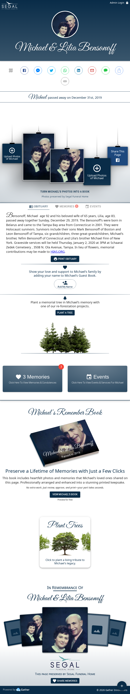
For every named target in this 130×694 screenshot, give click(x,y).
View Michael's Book (65, 494)
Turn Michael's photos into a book (65, 191)
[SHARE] (119, 70)
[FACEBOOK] (24, 70)
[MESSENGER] (38, 70)
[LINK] (65, 81)
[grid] (65, 158)
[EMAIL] (92, 70)
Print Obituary (67, 259)
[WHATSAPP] (65, 70)
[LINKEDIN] (78, 70)
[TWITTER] (51, 70)
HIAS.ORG (58, 252)
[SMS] (106, 70)
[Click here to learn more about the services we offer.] (65, 663)
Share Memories (67, 680)
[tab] (38, 206)
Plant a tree (65, 312)
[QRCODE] (11, 70)
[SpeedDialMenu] (122, 686)
